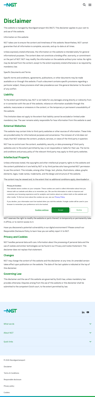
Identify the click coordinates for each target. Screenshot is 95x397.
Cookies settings (42, 210)
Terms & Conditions (11, 373)
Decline (79, 210)
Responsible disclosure (12, 379)
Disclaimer (8, 366)
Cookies (7, 392)
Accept (60, 210)
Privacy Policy (60, 197)
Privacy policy (9, 386)
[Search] (84, 4)
